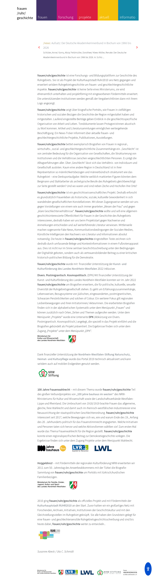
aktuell (104, 17)
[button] (148, 569)
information (127, 19)
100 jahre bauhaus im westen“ (95, 394)
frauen (42, 17)
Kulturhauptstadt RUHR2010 (54, 505)
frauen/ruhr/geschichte (25, 13)
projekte (85, 17)
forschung (65, 17)
